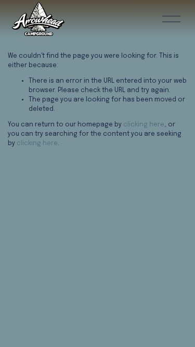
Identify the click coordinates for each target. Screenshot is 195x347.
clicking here (143, 125)
